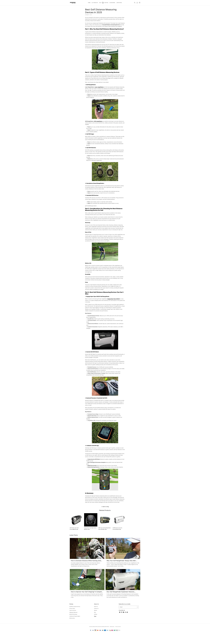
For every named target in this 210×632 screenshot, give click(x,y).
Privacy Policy (72, 608)
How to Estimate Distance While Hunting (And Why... (86, 561)
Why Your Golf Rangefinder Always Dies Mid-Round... (121, 561)
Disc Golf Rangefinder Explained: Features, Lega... (121, 592)
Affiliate (95, 614)
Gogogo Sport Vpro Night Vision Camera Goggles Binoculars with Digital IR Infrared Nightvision (90, 527)
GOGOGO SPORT (94, 626)
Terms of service (118, 626)
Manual (95, 610)
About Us (96, 606)
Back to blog (106, 506)
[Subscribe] (137, 607)
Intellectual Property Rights (74, 616)
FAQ (95, 612)
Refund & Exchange (73, 614)
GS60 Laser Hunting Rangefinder (104, 527)
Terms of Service (72, 610)
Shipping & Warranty (73, 612)
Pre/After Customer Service (74, 606)
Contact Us (96, 608)
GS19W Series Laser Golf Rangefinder (117, 527)
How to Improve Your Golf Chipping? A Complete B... (87, 592)
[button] (135, 2)
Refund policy (72, 618)
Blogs (95, 616)
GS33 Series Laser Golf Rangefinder (74, 527)
